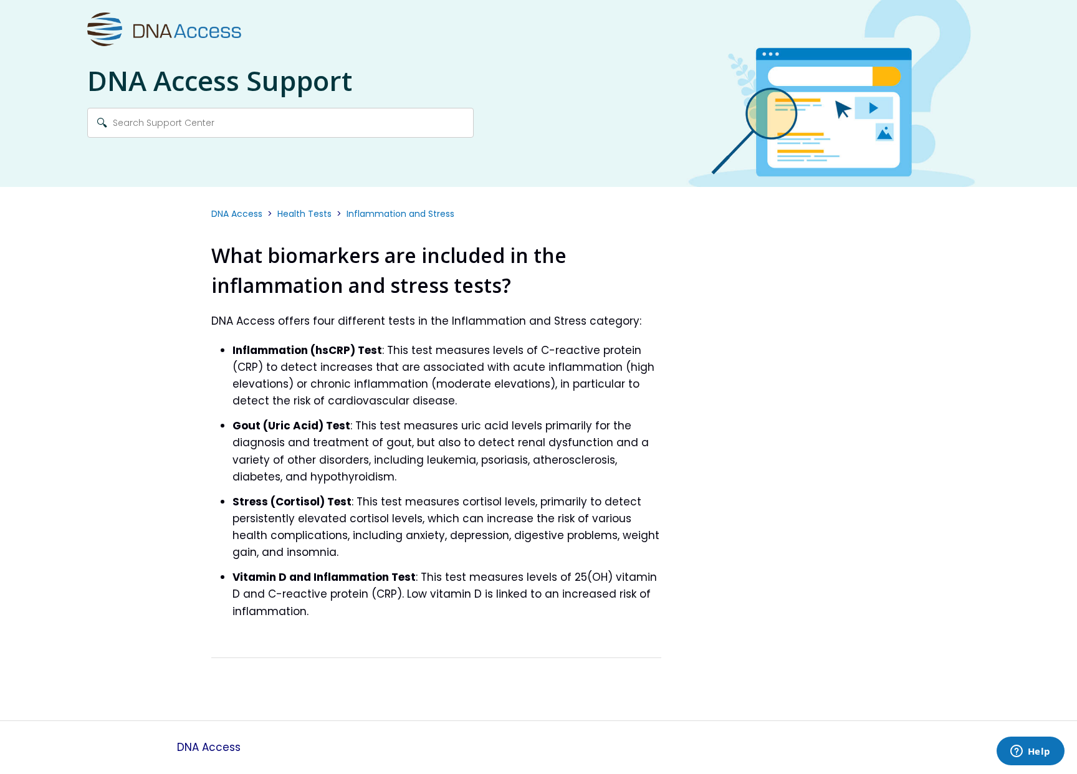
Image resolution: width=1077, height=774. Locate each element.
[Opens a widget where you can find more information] (1030, 752)
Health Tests (304, 214)
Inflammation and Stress (400, 214)
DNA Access (236, 214)
